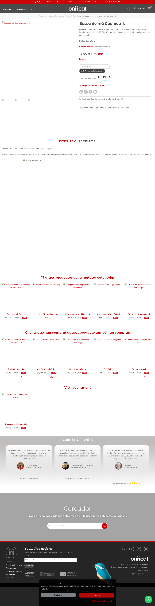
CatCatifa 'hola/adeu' (46, 369)
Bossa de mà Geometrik (16, 424)
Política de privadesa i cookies (103, 601)
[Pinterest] (139, 549)
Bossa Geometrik (16, 369)
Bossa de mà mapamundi (139, 314)
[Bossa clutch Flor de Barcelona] (16, 297)
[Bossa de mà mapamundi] (139, 297)
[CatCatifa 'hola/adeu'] (47, 352)
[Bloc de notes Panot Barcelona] (77, 352)
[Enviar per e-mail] (95, 92)
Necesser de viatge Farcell (108, 314)
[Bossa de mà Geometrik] (16, 407)
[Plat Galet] (108, 352)
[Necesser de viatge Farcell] (108, 297)
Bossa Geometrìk (87, 46)
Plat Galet (108, 369)
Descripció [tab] (68, 141)
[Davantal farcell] (139, 352)
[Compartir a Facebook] (86, 92)
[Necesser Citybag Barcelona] (47, 297)
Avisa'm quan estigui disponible (92, 71)
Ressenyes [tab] (87, 141)
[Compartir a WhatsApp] (81, 92)
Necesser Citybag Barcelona (47, 314)
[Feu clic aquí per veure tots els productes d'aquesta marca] (106, 78)
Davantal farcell (139, 369)
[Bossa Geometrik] (16, 352)
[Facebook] (131, 549)
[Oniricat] (77, 8)
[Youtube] (146, 549)
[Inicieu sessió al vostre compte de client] (135, 8)
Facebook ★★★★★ (78, 467)
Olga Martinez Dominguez (82, 465)
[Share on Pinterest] (90, 92)
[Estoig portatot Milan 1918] (77, 297)
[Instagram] (124, 549)
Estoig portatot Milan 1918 (77, 314)
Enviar (30, 565)
